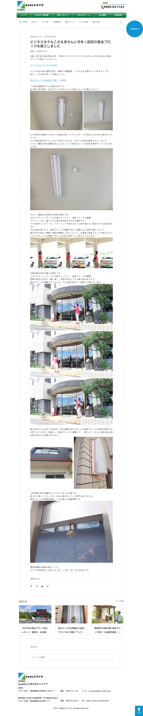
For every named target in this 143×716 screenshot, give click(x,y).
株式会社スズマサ (33, 684)
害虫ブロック (69, 22)
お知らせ (34, 22)
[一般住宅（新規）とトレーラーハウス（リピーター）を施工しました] (108, 614)
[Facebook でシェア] (31, 586)
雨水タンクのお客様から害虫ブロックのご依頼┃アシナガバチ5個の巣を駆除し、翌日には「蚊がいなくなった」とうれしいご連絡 (71, 630)
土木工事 (45, 22)
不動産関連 (57, 22)
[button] (121, 22)
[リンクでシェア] (48, 586)
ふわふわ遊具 (83, 22)
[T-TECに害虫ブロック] (35, 614)
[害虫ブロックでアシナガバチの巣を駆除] (71, 614)
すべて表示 (120, 601)
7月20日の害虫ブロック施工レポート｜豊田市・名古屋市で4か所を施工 (35, 630)
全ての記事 (23, 22)
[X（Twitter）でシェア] (37, 586)
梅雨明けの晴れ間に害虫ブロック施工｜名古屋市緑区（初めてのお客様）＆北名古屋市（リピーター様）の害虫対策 (107, 630)
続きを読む (97, 22)
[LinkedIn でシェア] (42, 586)
